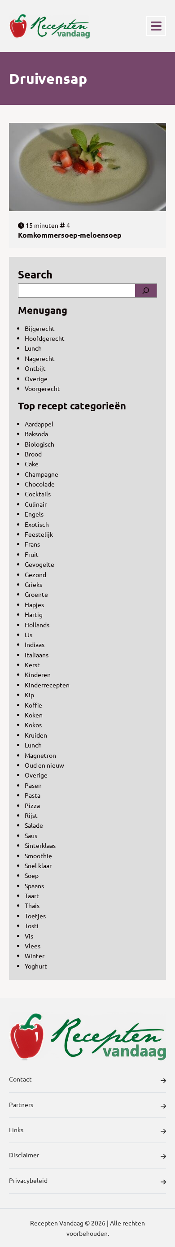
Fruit (32, 554)
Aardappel (39, 424)
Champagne (41, 474)
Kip (29, 695)
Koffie (33, 705)
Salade (34, 825)
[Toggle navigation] (156, 26)
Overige (36, 378)
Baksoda (36, 434)
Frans (32, 544)
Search (35, 274)
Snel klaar (38, 865)
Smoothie (38, 856)
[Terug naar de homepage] (49, 26)
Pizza (32, 805)
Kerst (32, 664)
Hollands (37, 625)
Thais (32, 905)
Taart (32, 895)
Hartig (34, 614)
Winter (34, 956)
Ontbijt (35, 368)
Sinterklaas (40, 845)
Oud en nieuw (44, 765)
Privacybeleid (28, 1180)
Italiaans (36, 655)
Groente (36, 594)
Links (16, 1129)
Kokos (33, 725)
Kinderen (38, 674)
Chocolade (40, 484)
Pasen (33, 785)
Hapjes (34, 604)
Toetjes (35, 916)
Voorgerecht (42, 388)
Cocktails (38, 494)
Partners (21, 1104)
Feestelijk (39, 534)
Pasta (32, 795)
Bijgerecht (40, 328)
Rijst (31, 815)
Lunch (33, 348)
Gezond (35, 574)
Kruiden (36, 735)
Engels (34, 514)
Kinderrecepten (47, 685)
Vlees (32, 946)
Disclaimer (24, 1155)
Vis (29, 936)
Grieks (33, 584)
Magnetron (40, 755)
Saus (31, 835)
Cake (32, 464)
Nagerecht (40, 358)
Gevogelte (39, 564)
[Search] (146, 290)
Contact (20, 1079)
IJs (28, 634)
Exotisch (37, 524)
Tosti (32, 925)
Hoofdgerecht (45, 338)
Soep (32, 875)
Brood (33, 454)
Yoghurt (36, 966)
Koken (34, 715)
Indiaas (34, 644)
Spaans (34, 886)
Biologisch (39, 444)
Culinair (36, 504)
